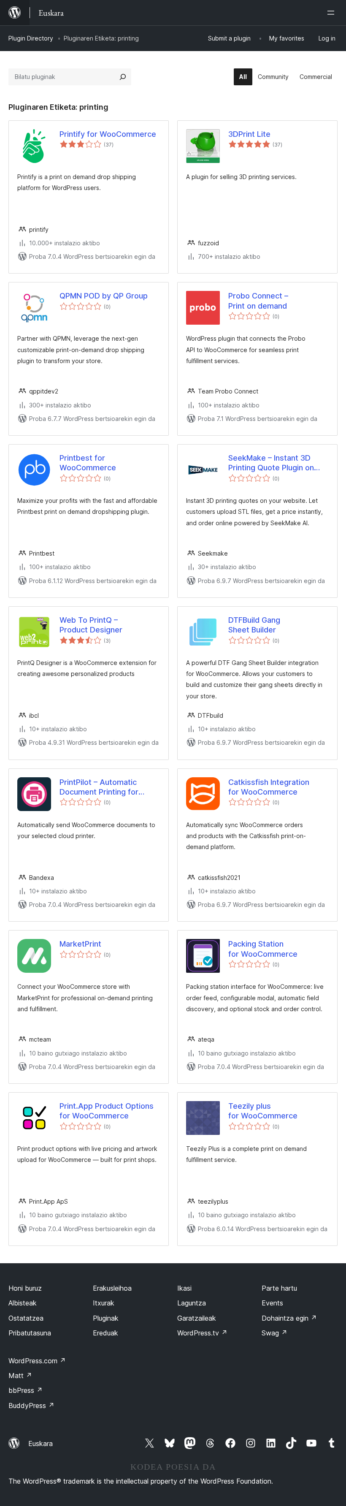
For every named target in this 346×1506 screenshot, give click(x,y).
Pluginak (106, 1318)
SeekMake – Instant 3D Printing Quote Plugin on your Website (271, 463)
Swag (274, 1333)
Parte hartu (279, 1288)
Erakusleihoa (112, 1288)
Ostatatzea (25, 1318)
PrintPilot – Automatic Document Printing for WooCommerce (98, 787)
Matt (20, 1375)
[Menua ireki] (332, 12)
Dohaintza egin (289, 1318)
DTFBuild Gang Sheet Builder (254, 625)
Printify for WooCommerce (107, 134)
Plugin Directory (30, 38)
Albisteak (22, 1303)
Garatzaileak (196, 1318)
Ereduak (105, 1333)
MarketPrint (80, 943)
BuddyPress (31, 1405)
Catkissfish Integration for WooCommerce (268, 787)
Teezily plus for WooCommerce (262, 1111)
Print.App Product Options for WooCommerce (106, 1111)
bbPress (25, 1390)
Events (272, 1303)
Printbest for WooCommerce (87, 462)
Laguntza (191, 1303)
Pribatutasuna (29, 1333)
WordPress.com (37, 1361)
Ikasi (184, 1288)
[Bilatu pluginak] (122, 76)
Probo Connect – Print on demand (258, 300)
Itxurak (103, 1303)
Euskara (40, 1443)
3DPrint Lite (249, 134)
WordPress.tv (202, 1333)
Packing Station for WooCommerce (262, 948)
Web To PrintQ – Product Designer (90, 625)
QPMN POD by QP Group (103, 295)
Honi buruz (25, 1288)
